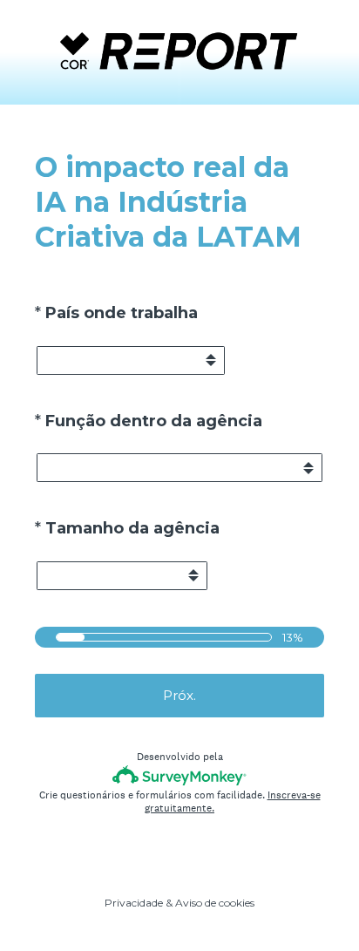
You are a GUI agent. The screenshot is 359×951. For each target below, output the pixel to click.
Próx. (179, 695)
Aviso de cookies (214, 902)
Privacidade (134, 902)
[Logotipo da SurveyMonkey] (180, 775)
